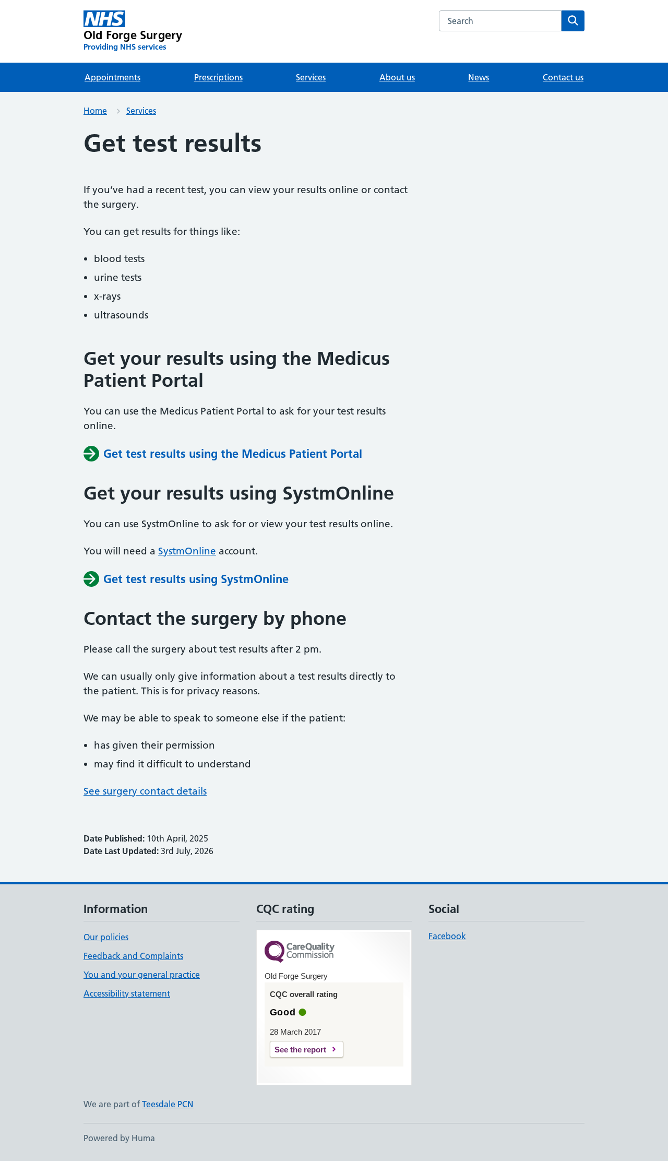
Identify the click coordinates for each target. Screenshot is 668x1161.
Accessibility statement (127, 993)
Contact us (563, 77)
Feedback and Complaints (133, 956)
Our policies (106, 937)
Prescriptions (218, 77)
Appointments (112, 77)
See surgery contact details (145, 791)
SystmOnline (187, 551)
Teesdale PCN (168, 1104)
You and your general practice (142, 974)
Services (311, 77)
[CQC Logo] (300, 952)
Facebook (447, 936)
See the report (300, 1049)
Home (95, 110)
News (478, 77)
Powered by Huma (119, 1138)
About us (397, 77)
